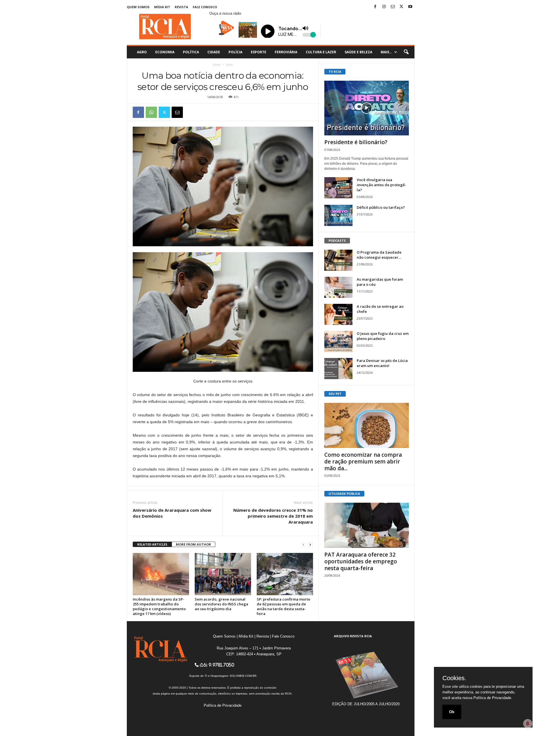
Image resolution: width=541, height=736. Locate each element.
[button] (406, 52)
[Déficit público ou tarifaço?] (338, 215)
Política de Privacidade (222, 705)
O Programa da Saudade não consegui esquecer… (379, 255)
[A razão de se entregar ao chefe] (338, 314)
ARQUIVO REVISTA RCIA (353, 636)
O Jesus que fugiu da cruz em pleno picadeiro (383, 336)
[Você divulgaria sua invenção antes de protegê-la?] (338, 187)
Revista (181, 7)
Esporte (258, 52)
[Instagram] (384, 7)
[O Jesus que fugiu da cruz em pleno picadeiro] (338, 341)
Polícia (235, 52)
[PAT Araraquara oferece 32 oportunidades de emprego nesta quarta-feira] (366, 525)
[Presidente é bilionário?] (366, 108)
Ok (451, 711)
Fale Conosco (205, 7)
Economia (164, 52)
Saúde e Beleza (358, 52)
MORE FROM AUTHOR (193, 544)
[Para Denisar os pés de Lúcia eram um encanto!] (338, 368)
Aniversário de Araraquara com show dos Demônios (172, 513)
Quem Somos (138, 7)
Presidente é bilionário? (355, 142)
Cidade (213, 52)
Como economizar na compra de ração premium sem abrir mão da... (363, 461)
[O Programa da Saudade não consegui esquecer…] (338, 260)
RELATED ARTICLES (152, 544)
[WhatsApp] (151, 112)
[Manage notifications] (527, 723)
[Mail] (392, 7)
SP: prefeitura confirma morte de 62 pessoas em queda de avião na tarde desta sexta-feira (283, 606)
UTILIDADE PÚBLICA (344, 493)
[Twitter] (401, 7)
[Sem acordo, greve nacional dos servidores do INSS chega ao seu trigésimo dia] (223, 574)
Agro (142, 52)
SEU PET (335, 394)
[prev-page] (303, 545)
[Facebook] (375, 7)
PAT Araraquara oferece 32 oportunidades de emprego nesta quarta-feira (360, 561)
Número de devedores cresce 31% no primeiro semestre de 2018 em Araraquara (273, 516)
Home (216, 65)
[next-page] (310, 545)
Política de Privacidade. (492, 698)
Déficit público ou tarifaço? (381, 207)
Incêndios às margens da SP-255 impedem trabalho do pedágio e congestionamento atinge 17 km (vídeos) (159, 606)
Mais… (386, 52)
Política (191, 52)
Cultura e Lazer (321, 52)
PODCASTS (337, 240)
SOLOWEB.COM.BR (243, 675)
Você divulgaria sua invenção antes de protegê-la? (381, 184)
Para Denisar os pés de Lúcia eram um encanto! (382, 363)
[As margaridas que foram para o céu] (338, 287)
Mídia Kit (162, 7)
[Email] (177, 112)
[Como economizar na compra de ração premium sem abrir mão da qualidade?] (366, 425)
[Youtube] (410, 7)
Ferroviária (286, 52)
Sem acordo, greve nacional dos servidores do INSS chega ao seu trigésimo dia (221, 604)
